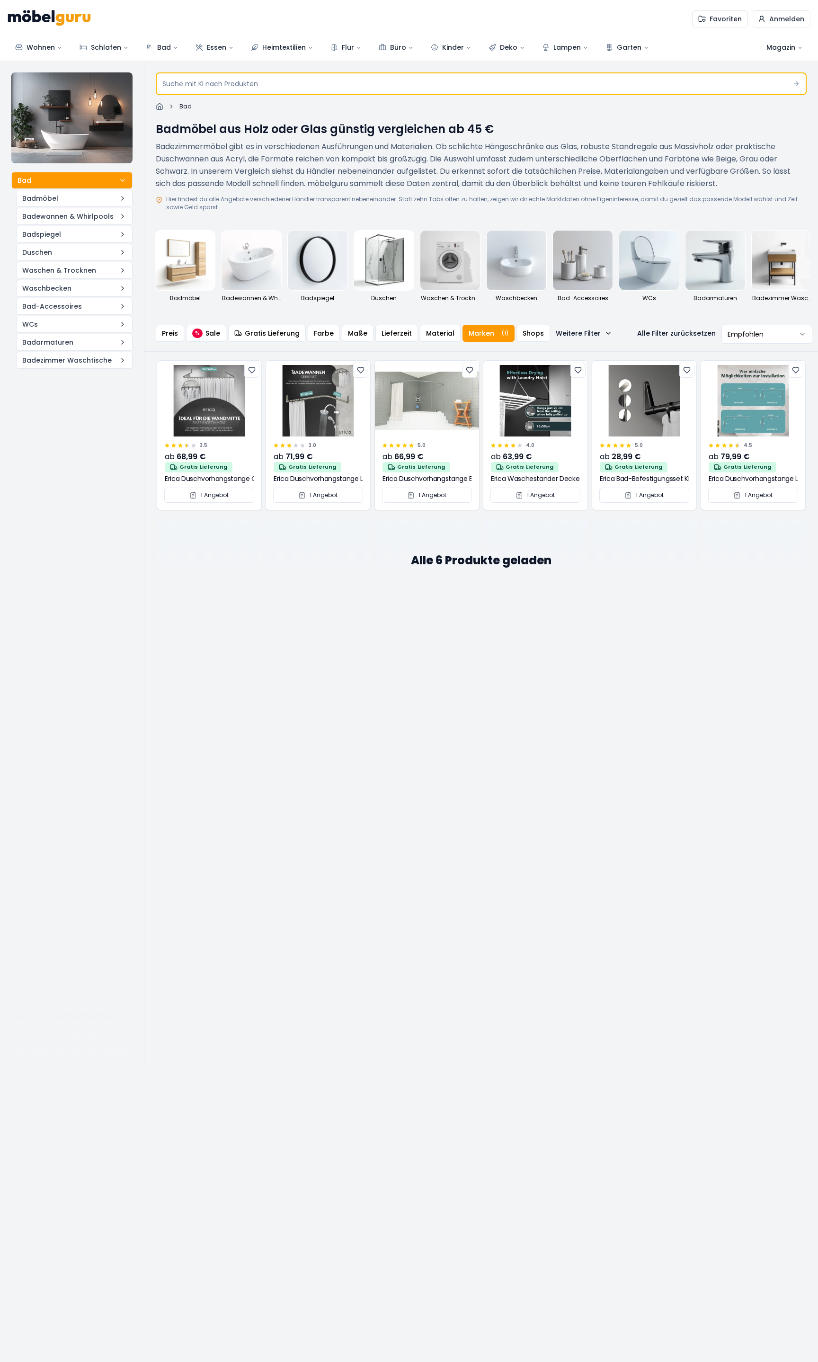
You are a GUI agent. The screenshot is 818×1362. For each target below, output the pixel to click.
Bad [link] (185, 106)
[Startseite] (159, 106)
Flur (348, 47)
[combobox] (766, 334)
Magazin (780, 47)
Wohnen (41, 47)
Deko (508, 47)
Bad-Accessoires (52, 306)
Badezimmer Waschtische (67, 360)
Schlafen (106, 47)
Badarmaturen (47, 342)
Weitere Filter (578, 333)
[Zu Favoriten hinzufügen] (251, 370)
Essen (216, 47)
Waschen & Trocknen (59, 270)
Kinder (453, 47)
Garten (629, 47)
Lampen (567, 47)
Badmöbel (40, 198)
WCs (30, 324)
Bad (164, 47)
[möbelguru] (49, 19)
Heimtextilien (284, 47)
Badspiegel (41, 234)
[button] (781, 18)
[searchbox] (481, 83)
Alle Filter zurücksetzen (676, 333)
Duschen (37, 252)
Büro (398, 47)
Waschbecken (46, 288)
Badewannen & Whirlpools (68, 216)
